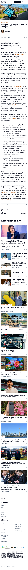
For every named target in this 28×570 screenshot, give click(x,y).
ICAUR (13, 267)
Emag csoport (17, 86)
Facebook (3, 566)
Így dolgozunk (4, 541)
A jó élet (2, 512)
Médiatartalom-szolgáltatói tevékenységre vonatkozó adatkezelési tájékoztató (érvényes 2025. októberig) (12, 556)
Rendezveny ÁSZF (19, 530)
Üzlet (2, 507)
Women (2, 514)
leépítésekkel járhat (13, 154)
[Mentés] (26, 37)
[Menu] (25, 2)
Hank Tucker (3, 398)
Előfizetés (17, 2)
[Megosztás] (24, 37)
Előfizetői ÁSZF (18, 524)
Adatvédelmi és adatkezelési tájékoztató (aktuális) (11, 551)
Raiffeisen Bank (4, 311)
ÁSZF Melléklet (18, 526)
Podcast (2, 505)
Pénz (2, 509)
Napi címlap (3, 516)
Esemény (3, 529)
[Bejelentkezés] (22, 2)
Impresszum (3, 538)
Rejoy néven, (16, 94)
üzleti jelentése (15, 105)
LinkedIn (8, 566)
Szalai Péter (3, 354)
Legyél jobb (3, 510)
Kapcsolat (3, 532)
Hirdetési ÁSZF (18, 528)
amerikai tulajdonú (19, 54)
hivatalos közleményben (9, 192)
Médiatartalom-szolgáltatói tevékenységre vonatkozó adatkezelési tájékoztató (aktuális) (12, 554)
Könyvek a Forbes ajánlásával (4, 536)
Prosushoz (13, 118)
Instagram (13, 566)
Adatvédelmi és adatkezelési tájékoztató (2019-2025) (12, 552)
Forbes (2, 249)
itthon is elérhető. (6, 200)
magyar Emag (15, 160)
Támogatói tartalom (19, 531)
